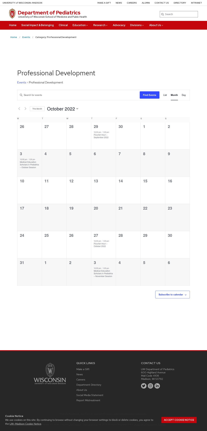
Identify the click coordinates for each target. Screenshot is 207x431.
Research (99, 25)
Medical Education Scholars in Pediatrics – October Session (29, 165)
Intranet (196, 2)
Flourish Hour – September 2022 (101, 136)
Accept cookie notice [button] (179, 420)
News (119, 2)
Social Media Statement (89, 395)
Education (79, 25)
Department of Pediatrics (49, 12)
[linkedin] (157, 386)
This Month (37, 108)
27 (96, 235)
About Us (155, 25)
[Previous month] (19, 109)
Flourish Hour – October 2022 (100, 245)
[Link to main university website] (50, 384)
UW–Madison (22, 2)
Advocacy (119, 25)
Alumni (146, 2)
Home (12, 25)
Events (21, 82)
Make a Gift (104, 2)
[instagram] (150, 386)
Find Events (149, 95)
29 (96, 126)
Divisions (136, 25)
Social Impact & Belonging (37, 25)
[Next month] (25, 109)
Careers (132, 2)
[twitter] (144, 386)
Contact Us (162, 2)
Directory (180, 2)
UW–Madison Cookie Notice (25, 423)
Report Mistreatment (88, 400)
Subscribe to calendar (171, 294)
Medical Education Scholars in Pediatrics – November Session (103, 273)
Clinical (63, 25)
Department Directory (88, 384)
